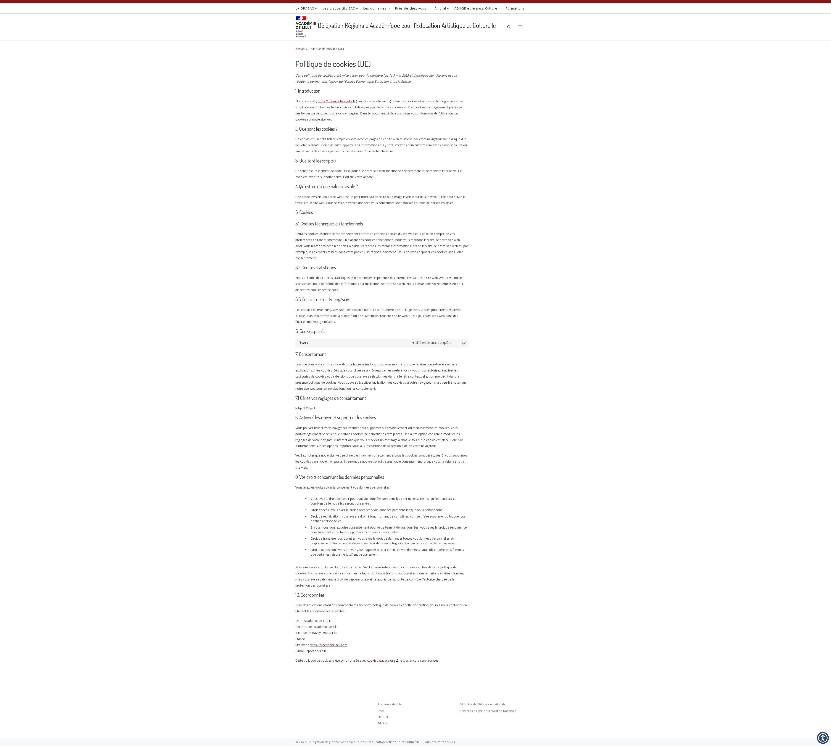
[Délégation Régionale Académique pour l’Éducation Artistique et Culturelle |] (305, 26)
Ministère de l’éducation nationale (483, 704)
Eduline (382, 723)
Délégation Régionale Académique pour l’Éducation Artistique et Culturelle (364, 742)
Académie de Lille (390, 704)
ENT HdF (383, 717)
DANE (381, 711)
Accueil (300, 49)
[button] (823, 738)
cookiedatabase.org (381, 660)
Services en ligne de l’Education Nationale (488, 711)
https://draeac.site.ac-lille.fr (336, 101)
